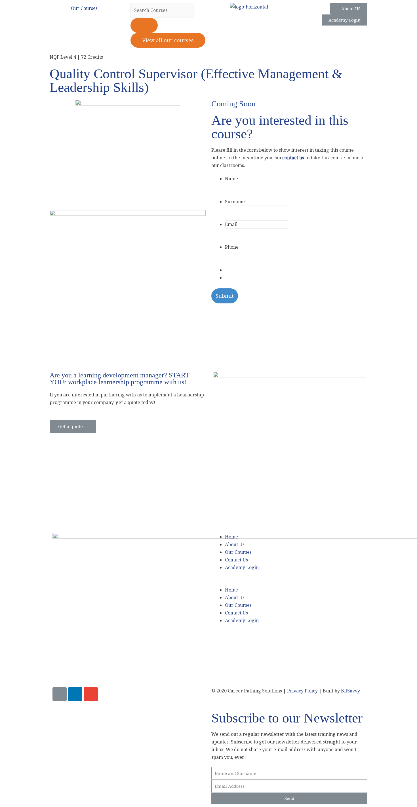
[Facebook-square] (59, 694)
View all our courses (168, 40)
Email (231, 224)
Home (231, 537)
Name (231, 179)
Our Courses (238, 552)
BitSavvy (350, 691)
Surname (235, 201)
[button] (288, 582)
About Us (235, 544)
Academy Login (242, 567)
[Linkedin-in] (75, 694)
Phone (232, 247)
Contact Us (236, 560)
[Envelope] (91, 694)
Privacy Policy (302, 691)
